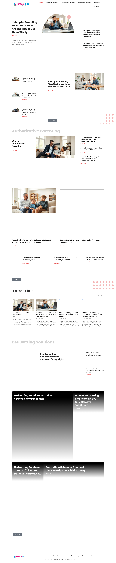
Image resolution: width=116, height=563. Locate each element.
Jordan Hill (63, 318)
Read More (51, 91)
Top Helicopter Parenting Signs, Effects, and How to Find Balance (30, 95)
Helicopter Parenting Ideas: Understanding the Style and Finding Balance (93, 45)
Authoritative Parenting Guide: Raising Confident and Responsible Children (91, 159)
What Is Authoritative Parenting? (18, 143)
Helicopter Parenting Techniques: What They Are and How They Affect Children (29, 111)
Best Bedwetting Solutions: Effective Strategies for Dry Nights (69, 314)
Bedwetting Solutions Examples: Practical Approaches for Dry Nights (94, 354)
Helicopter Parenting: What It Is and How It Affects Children (28, 79)
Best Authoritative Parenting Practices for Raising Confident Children (31, 259)
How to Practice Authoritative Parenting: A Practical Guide (95, 258)
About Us (97, 2)
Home (41, 2)
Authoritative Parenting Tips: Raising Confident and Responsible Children (90, 139)
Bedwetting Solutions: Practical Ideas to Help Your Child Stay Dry (66, 468)
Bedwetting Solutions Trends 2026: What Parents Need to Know (27, 470)
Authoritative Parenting (68, 2)
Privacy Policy (75, 556)
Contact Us (96, 6)
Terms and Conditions (88, 556)
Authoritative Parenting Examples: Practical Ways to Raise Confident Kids (62, 259)
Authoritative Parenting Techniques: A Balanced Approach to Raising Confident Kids (31, 241)
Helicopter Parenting (52, 2)
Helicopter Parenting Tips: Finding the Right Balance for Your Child (59, 84)
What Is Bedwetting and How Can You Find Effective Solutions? (87, 400)
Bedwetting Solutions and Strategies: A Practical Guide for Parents (95, 370)
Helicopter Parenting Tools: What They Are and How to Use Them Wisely (24, 27)
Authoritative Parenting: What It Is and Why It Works (91, 149)
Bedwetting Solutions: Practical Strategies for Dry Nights (33, 397)
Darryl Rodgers (18, 316)
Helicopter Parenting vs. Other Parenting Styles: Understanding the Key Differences (91, 33)
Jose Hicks (40, 318)
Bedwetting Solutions (84, 2)
